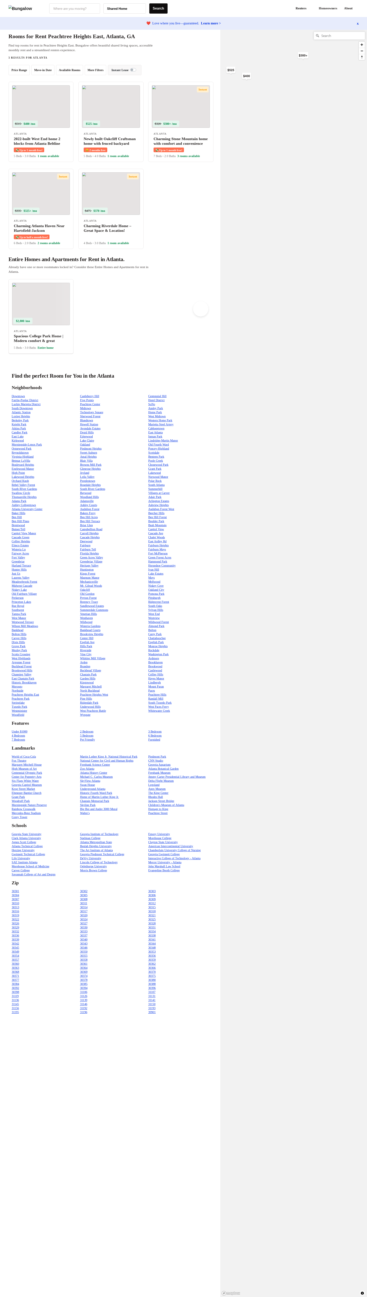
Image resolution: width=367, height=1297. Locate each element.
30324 (84, 919)
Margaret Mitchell (91, 686)
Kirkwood (18, 440)
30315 (152, 907)
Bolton (152, 630)
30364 (84, 967)
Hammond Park (157, 561)
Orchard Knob (20, 481)
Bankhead (17, 630)
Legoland (154, 784)
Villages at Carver (159, 493)
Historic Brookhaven (24, 682)
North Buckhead (90, 690)
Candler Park (19, 432)
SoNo (151, 404)
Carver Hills (19, 638)
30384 (15, 984)
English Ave (87, 642)
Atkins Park (19, 428)
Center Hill (86, 638)
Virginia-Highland (23, 456)
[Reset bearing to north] (362, 57)
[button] (358, 8)
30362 (152, 963)
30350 (84, 951)
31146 (83, 1004)
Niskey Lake (19, 589)
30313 (15, 907)
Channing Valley (21, 674)
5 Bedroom (86, 735)
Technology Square (91, 412)
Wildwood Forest (158, 622)
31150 (151, 1004)
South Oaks (155, 606)
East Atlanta (155, 432)
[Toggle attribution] (362, 1293)
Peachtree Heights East (25, 694)
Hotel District (156, 400)
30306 (152, 895)
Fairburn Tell (88, 549)
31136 (15, 1000)
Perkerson (18, 597)
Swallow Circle (21, 493)
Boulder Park (156, 521)
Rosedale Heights (90, 485)
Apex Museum (157, 789)
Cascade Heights (90, 537)
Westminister (19, 710)
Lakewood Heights (23, 476)
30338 (152, 935)
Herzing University (23, 850)
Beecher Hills (156, 513)
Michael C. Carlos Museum (96, 776)
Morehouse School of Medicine (30, 866)
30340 (84, 939)
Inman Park (155, 436)
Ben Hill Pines (20, 521)
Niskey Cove (156, 585)
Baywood (85, 493)
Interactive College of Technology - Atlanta (174, 858)
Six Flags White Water (25, 780)
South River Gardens (92, 489)
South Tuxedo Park (160, 702)
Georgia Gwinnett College (164, 854)
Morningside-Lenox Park (27, 444)
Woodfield (18, 714)
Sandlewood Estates (92, 606)
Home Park (155, 412)
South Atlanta (156, 485)
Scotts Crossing (21, 654)
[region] (267, 97)
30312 (152, 903)
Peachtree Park (21, 698)
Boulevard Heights (23, 464)
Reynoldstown (20, 452)
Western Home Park (160, 420)
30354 (15, 955)
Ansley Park (155, 408)
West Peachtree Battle (93, 710)
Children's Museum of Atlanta (166, 805)
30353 (152, 951)
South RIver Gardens (24, 489)
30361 (84, 963)
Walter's (85, 813)
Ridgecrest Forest (158, 601)
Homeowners (328, 8)
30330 (84, 927)
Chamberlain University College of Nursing (174, 850)
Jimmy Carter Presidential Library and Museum (177, 776)
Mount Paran (156, 686)
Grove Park (18, 646)
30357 (15, 959)
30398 (15, 992)
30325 (152, 919)
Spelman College (90, 838)
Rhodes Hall (155, 797)
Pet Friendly (87, 739)
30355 (84, 955)
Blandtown (86, 420)
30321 (152, 915)
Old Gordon (87, 593)
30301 (15, 891)
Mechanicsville (89, 581)
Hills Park (86, 646)
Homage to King (158, 809)
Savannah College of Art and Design (33, 874)
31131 (151, 996)
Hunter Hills (19, 569)
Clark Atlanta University (26, 838)
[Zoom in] (362, 45)
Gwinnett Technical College (28, 854)
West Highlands (21, 658)
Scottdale (153, 452)
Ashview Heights (158, 505)
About (348, 8)
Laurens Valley (21, 577)
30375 (152, 976)
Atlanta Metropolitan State (96, 842)
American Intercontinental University (170, 846)
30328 (152, 923)
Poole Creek (155, 460)
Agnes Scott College (24, 842)
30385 (84, 984)
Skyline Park (88, 805)
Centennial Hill (157, 396)
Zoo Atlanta (87, 768)
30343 (84, 943)
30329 (15, 927)
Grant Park (154, 468)
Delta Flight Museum (161, 780)
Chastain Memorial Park (94, 801)
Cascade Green (20, 537)
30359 (152, 959)
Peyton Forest (88, 597)
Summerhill (155, 489)
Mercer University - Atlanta (164, 862)
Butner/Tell (18, 529)
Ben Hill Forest (157, 517)
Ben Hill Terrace (90, 521)
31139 (83, 1000)
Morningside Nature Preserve (29, 805)
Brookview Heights (91, 634)
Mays (151, 577)
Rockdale (153, 650)
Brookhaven (155, 662)
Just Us (16, 573)
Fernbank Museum (159, 772)
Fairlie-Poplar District (25, 400)
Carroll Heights (89, 533)
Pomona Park (156, 593)
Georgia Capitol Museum (27, 784)
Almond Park (156, 626)
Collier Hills (155, 674)
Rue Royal (18, 606)
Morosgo (17, 686)
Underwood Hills (90, 706)
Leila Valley (87, 476)
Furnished (154, 739)
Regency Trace (89, 601)
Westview (154, 618)
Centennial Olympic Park (27, 772)
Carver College (21, 870)
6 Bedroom (155, 735)
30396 (152, 988)
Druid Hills (87, 432)
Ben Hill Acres (89, 517)
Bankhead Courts (90, 630)
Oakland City (156, 589)
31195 (15, 1012)
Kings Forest (87, 573)
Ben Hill (17, 517)
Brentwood (18, 525)
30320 (84, 915)
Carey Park (155, 634)
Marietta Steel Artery (161, 424)
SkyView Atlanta (90, 780)
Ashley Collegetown (24, 505)
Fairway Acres (20, 553)
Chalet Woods (156, 537)
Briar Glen (86, 525)
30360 (15, 963)
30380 (152, 980)
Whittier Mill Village (92, 658)
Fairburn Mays (157, 549)
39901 (152, 1012)
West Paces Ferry (158, 706)
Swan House (87, 784)
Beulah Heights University (96, 846)
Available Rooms (69, 70)
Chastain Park (88, 674)
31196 (83, 1012)
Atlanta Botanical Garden (163, 768)
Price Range (19, 70)
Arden (84, 662)
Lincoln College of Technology (99, 862)
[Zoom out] (362, 51)
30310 (15, 903)
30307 (15, 899)
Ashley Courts (88, 505)
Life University (21, 858)
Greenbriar (18, 561)
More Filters (95, 70)
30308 (84, 899)
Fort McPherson (158, 553)
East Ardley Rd (157, 541)
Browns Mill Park (91, 464)
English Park (156, 642)
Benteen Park (156, 456)
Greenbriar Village (91, 561)
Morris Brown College (93, 870)
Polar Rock (155, 481)
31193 (151, 1008)
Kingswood (87, 682)
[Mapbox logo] (231, 1293)
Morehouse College (159, 838)
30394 (84, 988)
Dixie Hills (18, 642)
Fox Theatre (19, 760)
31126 (83, 996)
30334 (152, 931)
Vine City (86, 654)
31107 (151, 992)
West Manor (19, 618)
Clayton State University (163, 842)
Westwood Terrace (23, 622)
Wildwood (86, 622)
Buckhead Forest (22, 666)
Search (158, 8)
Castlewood (155, 670)
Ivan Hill (153, 569)
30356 (152, 955)
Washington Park (158, 654)
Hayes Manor (156, 678)
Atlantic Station (21, 412)
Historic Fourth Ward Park (96, 793)
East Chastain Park (23, 678)
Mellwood (154, 581)
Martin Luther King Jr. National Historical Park (108, 756)
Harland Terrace (21, 565)
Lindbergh (154, 682)
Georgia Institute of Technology (99, 834)
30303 (152, 891)
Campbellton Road (91, 529)
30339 (15, 939)
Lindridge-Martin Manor (163, 440)
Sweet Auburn (88, 452)
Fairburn (85, 545)
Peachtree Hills (157, 694)
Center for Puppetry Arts (26, 776)
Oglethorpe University (93, 866)
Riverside (85, 650)
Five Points (87, 400)
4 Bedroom (18, 735)
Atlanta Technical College (27, 846)
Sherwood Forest (90, 416)
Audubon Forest (89, 509)
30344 (152, 943)
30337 (84, 935)
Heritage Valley (89, 565)
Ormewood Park (21, 448)
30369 (84, 971)
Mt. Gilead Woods (91, 585)
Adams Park (19, 501)
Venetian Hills (88, 614)
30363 (15, 967)
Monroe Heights (158, 646)
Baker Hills (18, 513)
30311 (83, 903)
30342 (15, 943)
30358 (84, 959)
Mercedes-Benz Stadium (26, 813)
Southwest (18, 610)
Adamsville (87, 501)
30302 (84, 891)
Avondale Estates (90, 428)
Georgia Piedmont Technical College (102, 854)
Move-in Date (43, 70)
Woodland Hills (89, 497)
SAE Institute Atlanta (24, 862)
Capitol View (156, 529)
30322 (15, 919)
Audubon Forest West (161, 509)
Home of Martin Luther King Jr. (99, 797)
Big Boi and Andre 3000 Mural (98, 809)
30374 (84, 976)
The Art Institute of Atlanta (96, 850)
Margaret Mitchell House (27, 764)
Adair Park (154, 497)
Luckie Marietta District (26, 404)
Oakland (85, 444)
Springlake (18, 702)
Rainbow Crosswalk (23, 809)
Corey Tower (19, 817)
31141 (151, 1000)
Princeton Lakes (21, 601)
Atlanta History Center (93, 772)
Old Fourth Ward (158, 444)
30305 (84, 895)
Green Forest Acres (159, 557)
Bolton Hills (19, 634)
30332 (15, 931)
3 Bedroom (155, 731)
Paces (151, 690)
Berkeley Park (20, 420)
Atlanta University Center (27, 509)
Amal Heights (88, 456)
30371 (15, 976)
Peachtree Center (90, 404)
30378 (84, 980)
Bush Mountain (157, 525)
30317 (84, 911)
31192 (83, 1008)
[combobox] (74, 8)
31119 (15, 996)
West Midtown (157, 416)
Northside (17, 690)
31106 (83, 992)
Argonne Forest (21, 662)
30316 (15, 911)
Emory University (159, 834)
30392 (15, 988)
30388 (152, 984)
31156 (15, 1008)
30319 (15, 915)
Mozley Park (19, 650)
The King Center (158, 793)
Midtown (85, 408)
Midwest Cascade (22, 585)
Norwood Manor (158, 476)
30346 (84, 947)
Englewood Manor (23, 468)
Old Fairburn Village (24, 593)
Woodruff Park (21, 801)
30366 (152, 967)
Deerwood (86, 541)
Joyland (84, 472)
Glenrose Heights (90, 468)
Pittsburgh (154, 597)
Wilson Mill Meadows (25, 626)
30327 (84, 923)
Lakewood (154, 472)
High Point (18, 472)
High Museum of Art (24, 768)
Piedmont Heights (91, 448)
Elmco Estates (20, 545)
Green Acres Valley (91, 557)
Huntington (87, 569)
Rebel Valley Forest (23, 485)
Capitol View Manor (24, 533)
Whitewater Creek (159, 710)
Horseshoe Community (162, 565)
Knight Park (19, 424)
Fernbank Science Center (95, 764)
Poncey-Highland (158, 448)
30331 (152, 927)
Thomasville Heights (24, 497)
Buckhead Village (90, 670)
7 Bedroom (18, 739)
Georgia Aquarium (159, 764)
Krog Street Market (23, 789)
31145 (15, 1004)
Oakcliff (85, 589)
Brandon (85, 666)
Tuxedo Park (19, 706)
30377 (15, 980)
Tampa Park (19, 614)
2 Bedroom (86, 731)
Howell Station (89, 424)
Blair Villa (86, 460)
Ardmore (153, 658)
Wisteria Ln (19, 549)
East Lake (18, 436)
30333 (84, 931)
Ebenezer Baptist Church (26, 793)
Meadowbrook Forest (24, 581)
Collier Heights (21, 541)
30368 (15, 971)
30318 (152, 911)
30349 (15, 951)
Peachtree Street (158, 813)
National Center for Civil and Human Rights (106, 760)
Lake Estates (155, 573)
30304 (15, 895)
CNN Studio (155, 760)
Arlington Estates (158, 501)
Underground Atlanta (92, 789)
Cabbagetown (156, 428)
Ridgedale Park (89, 702)
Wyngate (85, 714)
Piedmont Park (157, 756)
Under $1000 (19, 731)
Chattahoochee (157, 638)
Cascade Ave (155, 533)
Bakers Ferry (88, 513)
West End (154, 614)
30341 (152, 939)
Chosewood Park (158, 464)
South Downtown (22, 408)
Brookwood (155, 666)
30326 (15, 923)
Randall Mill (155, 698)
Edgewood (86, 436)
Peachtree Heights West (94, 694)
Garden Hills (87, 678)
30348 (152, 947)
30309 (152, 899)
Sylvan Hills (155, 610)
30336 (15, 935)
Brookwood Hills (22, 670)
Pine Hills (86, 698)
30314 (84, 907)
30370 (152, 971)
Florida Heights (89, 553)
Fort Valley (18, 557)
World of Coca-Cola (24, 756)
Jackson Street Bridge (161, 801)
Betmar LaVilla (21, 460)
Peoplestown (87, 481)
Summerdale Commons (94, 610)
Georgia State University (26, 834)
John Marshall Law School (164, 866)
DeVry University (90, 858)
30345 (15, 947)
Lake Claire (87, 440)
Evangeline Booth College (164, 870)
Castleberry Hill (89, 396)
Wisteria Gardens (90, 626)
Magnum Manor (89, 577)
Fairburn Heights (158, 545)
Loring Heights (21, 416)
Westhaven (86, 618)
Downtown (18, 396)
